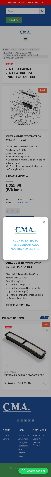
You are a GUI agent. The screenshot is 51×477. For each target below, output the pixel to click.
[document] (25, 238)
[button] (33, 471)
